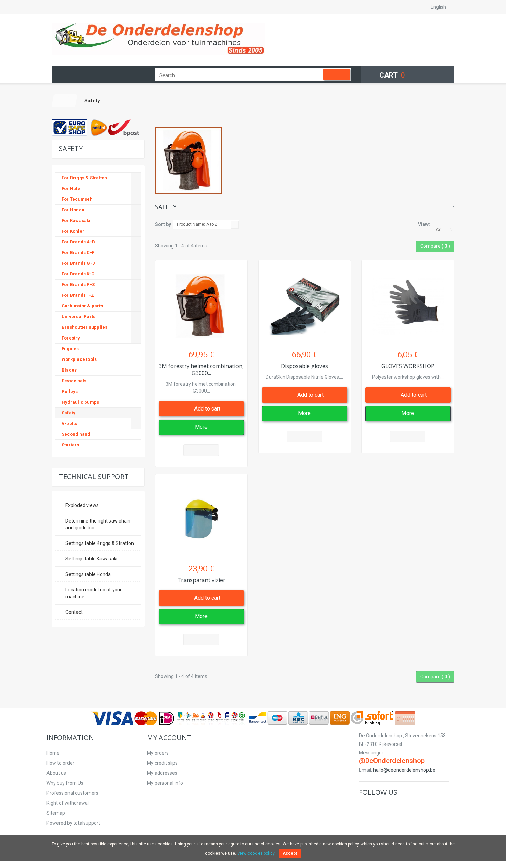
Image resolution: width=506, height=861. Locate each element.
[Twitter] (374, 806)
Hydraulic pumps (80, 402)
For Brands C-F (78, 252)
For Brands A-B (78, 241)
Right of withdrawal (67, 803)
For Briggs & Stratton (84, 177)
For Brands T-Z (78, 295)
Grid (440, 229)
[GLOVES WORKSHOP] (408, 303)
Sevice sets (74, 380)
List (451, 229)
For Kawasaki (76, 220)
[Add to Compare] (201, 450)
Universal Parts (78, 316)
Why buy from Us (64, 783)
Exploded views (82, 505)
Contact (74, 612)
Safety (68, 412)
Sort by (163, 224)
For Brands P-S (78, 284)
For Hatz (71, 188)
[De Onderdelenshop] (158, 39)
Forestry (71, 338)
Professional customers (72, 793)
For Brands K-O (78, 273)
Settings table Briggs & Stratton (99, 543)
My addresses (162, 773)
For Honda (73, 209)
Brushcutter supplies (84, 327)
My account (169, 737)
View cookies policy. (256, 853)
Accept (290, 853)
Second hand (76, 434)
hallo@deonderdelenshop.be (404, 770)
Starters (70, 444)
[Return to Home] (64, 100)
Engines (70, 348)
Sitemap (55, 813)
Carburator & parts (82, 305)
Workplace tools (79, 359)
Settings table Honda (88, 574)
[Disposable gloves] (305, 303)
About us (56, 773)
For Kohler (73, 231)
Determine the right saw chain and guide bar (97, 524)
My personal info (165, 783)
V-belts (69, 423)
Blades (69, 370)
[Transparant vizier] (201, 517)
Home (53, 753)
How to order (60, 763)
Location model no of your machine (93, 593)
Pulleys (70, 391)
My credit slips (162, 763)
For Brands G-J (78, 263)
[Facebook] (364, 806)
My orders (158, 753)
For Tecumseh (77, 199)
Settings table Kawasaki (91, 558)
